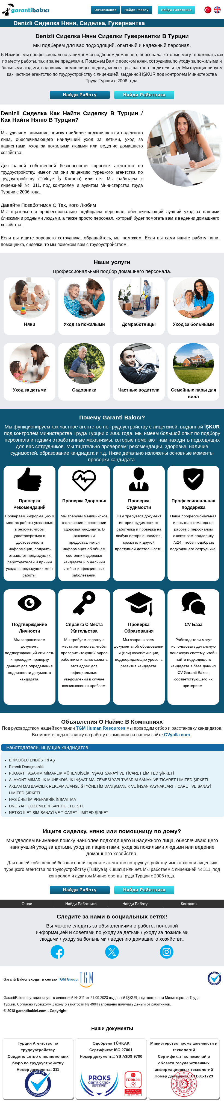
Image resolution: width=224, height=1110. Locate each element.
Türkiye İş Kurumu (60, 178)
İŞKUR (149, 74)
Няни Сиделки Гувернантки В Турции (135, 36)
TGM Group (68, 979)
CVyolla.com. (177, 734)
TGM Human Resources (100, 728)
